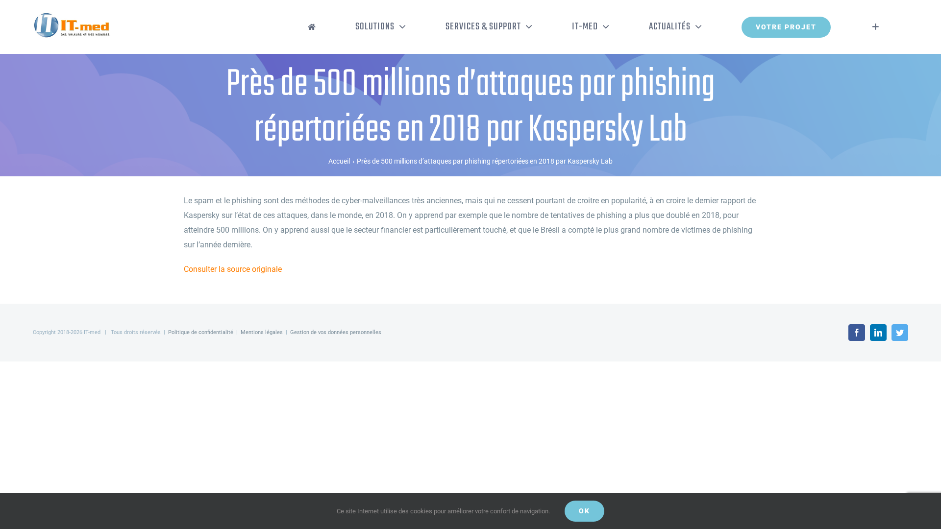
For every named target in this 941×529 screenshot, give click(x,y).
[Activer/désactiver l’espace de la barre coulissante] (875, 27)
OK (584, 511)
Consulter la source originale (233, 269)
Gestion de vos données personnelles (335, 332)
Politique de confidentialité (200, 332)
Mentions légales (262, 332)
